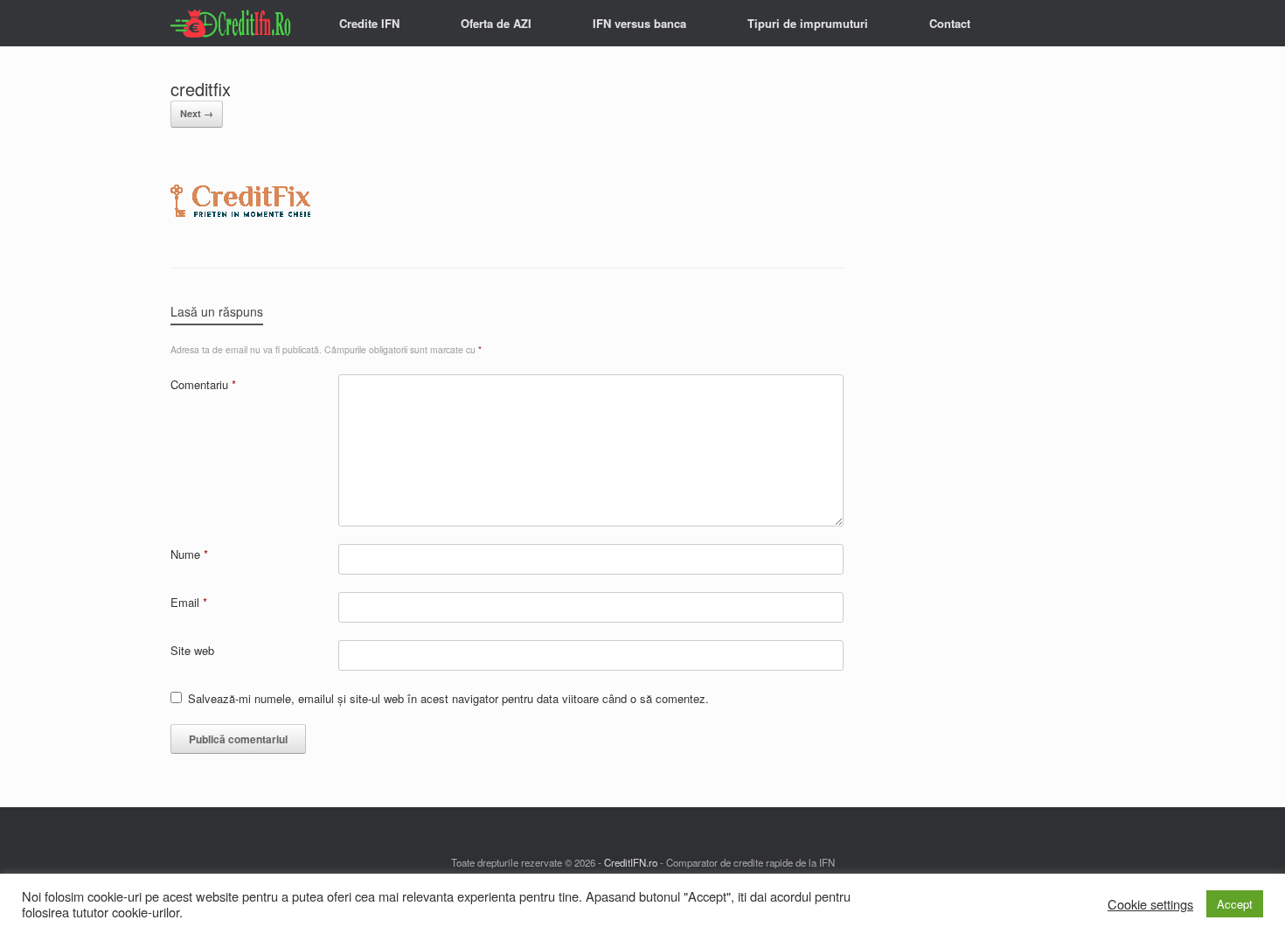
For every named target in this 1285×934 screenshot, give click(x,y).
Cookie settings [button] (1150, 904)
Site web (192, 650)
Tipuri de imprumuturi (807, 23)
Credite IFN (369, 23)
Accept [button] (1235, 904)
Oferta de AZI (496, 23)
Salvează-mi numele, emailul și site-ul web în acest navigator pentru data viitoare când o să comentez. (448, 698)
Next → (196, 113)
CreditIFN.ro (630, 862)
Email (188, 602)
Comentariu (203, 384)
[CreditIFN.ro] (232, 23)
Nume (189, 554)
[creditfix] (240, 223)
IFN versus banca (639, 23)
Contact (949, 23)
